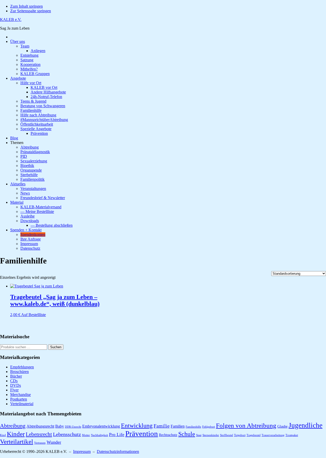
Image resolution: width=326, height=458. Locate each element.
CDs (14, 381)
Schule (186, 433)
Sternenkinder (210, 435)
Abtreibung (12, 426)
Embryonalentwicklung (101, 426)
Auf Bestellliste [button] (33, 314)
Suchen (55, 347)
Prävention (141, 433)
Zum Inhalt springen (26, 6)
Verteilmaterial (21, 404)
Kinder (16, 433)
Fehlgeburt (208, 426)
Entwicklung (137, 425)
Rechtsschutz (168, 435)
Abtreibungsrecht (40, 426)
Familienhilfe (193, 426)
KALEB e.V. (10, 19)
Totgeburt (240, 435)
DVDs (15, 385)
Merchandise (20, 394)
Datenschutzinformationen (118, 451)
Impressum (82, 451)
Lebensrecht (39, 434)
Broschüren (19, 371)
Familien (178, 426)
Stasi (198, 435)
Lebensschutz (67, 434)
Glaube (282, 426)
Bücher (16, 376)
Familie (162, 426)
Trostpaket (292, 435)
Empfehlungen (22, 367)
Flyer (14, 390)
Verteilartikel (16, 441)
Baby (59, 426)
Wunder (54, 442)
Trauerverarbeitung (273, 435)
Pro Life (116, 434)
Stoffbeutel (226, 435)
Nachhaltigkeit (99, 435)
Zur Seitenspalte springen (30, 11)
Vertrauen (40, 442)
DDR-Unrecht (73, 426)
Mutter (86, 435)
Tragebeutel (254, 435)
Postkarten (18, 399)
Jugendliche (305, 425)
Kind (3, 435)
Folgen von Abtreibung (246, 425)
